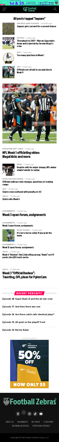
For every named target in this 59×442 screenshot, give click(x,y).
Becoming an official (20, 425)
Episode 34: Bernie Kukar (15, 330)
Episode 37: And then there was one (21, 306)
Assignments (22, 421)
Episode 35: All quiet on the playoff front (23, 322)
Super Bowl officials (41, 425)
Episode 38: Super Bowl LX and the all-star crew (27, 299)
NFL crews (36, 421)
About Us (10, 421)
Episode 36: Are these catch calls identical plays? (28, 314)
